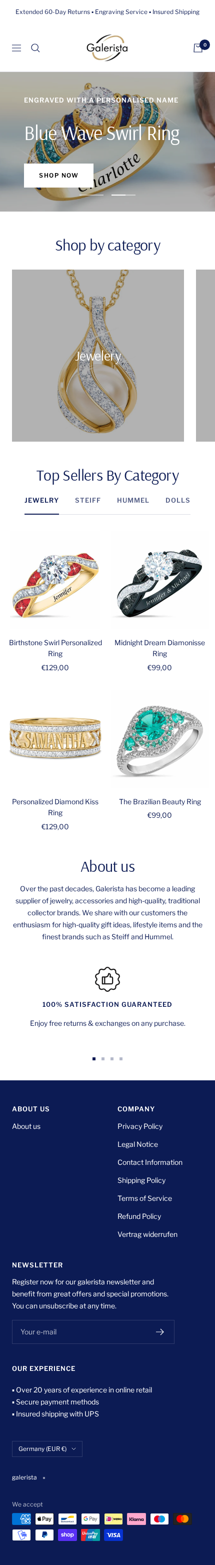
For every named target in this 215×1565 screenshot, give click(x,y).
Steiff (88, 500)
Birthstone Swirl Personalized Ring (55, 648)
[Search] (35, 48)
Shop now (58, 175)
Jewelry (41, 500)
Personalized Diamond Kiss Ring (55, 807)
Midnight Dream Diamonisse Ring (159, 648)
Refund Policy (139, 1216)
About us (26, 1126)
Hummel (133, 500)
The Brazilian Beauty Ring (160, 801)
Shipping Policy (142, 1180)
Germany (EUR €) (42, 1448)
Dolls (178, 500)
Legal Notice (138, 1144)
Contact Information (150, 1162)
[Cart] (198, 48)
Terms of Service (145, 1198)
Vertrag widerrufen (148, 1234)
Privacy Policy (140, 1126)
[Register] (160, 1331)
